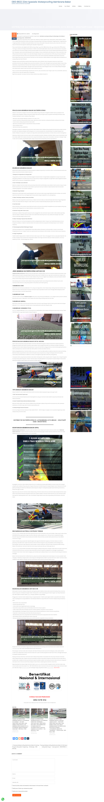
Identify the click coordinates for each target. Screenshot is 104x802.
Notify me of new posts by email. (20, 791)
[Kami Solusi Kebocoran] (81, 179)
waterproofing (35, 351)
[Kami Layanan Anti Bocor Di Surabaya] (81, 223)
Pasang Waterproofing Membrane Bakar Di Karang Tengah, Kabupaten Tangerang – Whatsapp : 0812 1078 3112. (25, 746)
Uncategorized (35, 33)
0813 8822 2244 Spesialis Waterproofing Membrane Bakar (41, 1)
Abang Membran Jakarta (24, 33)
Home (60, 6)
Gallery (80, 6)
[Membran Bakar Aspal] (81, 69)
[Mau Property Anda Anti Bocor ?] (81, 355)
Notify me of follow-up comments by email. (23, 788)
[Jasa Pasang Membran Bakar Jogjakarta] (81, 245)
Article (73, 6)
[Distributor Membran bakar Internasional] (81, 47)
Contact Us (87, 6)
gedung (29, 594)
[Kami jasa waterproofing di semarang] (81, 267)
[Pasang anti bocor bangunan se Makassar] (81, 289)
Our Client (67, 6)
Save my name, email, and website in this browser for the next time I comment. (30, 785)
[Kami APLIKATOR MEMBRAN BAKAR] (81, 201)
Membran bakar (15, 533)
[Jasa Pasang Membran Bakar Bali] (81, 91)
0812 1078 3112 (39, 700)
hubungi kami (50, 667)
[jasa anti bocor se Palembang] (81, 399)
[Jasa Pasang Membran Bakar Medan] (81, 113)
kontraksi (30, 433)
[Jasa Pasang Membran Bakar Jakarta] (81, 157)
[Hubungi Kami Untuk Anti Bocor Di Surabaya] (81, 135)
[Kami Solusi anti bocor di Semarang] (81, 333)
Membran (14, 310)
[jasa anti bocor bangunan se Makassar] (81, 421)
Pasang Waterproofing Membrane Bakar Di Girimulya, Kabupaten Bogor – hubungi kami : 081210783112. (53, 746)
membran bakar (16, 648)
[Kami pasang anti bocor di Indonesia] (81, 377)
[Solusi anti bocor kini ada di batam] (81, 311)
